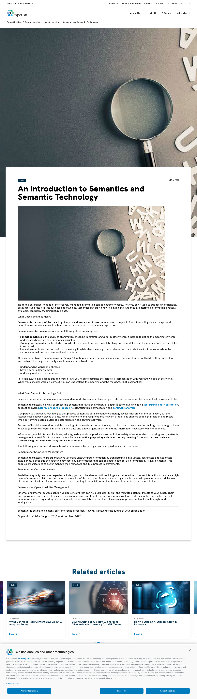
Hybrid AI (151, 13)
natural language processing (55, 407)
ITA (188, 3)
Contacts (172, 3)
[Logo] (17, 13)
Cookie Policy (12, 683)
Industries (182, 13)
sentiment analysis (124, 407)
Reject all (121, 691)
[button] (189, 650)
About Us (135, 13)
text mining (150, 404)
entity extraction (168, 404)
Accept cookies (167, 691)
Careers (148, 3)
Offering (166, 13)
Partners (160, 3)
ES (182, 3)
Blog (21, 180)
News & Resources (131, 3)
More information (29, 691)
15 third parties (24, 659)
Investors (113, 3)
